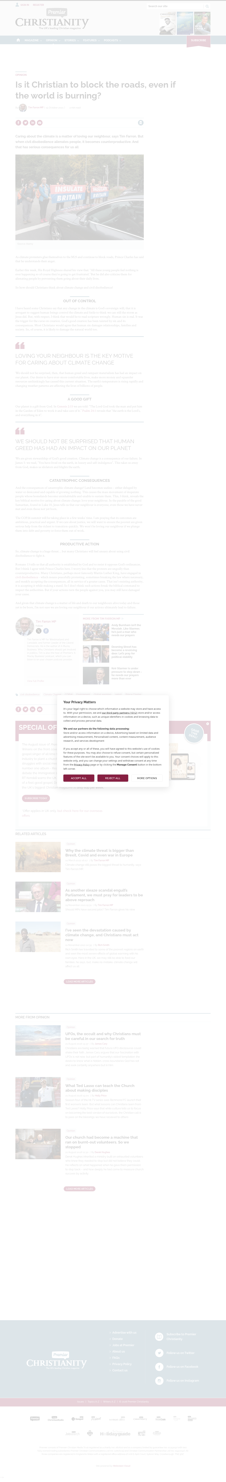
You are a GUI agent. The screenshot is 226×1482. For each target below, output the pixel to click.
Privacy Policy (82, 764)
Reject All (112, 778)
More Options (147, 778)
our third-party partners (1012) (119, 712)
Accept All (79, 778)
